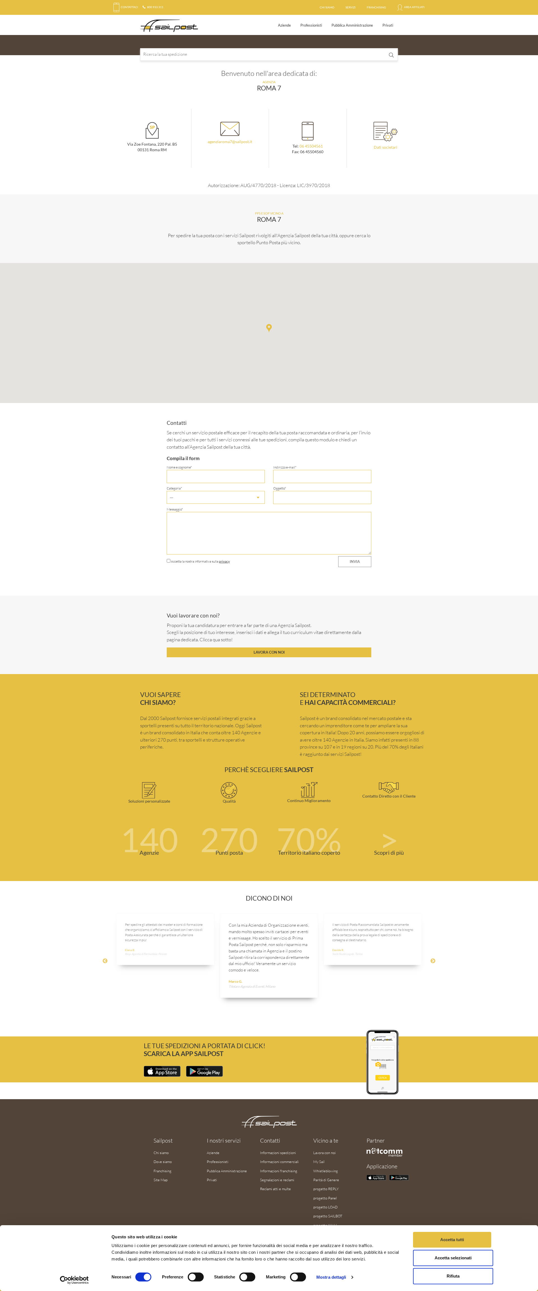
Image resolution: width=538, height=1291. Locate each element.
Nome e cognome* (179, 467)
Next (433, 961)
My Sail (318, 1161)
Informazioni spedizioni (278, 1152)
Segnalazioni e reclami (277, 1180)
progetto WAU (325, 1225)
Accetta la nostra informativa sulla (200, 561)
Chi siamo (327, 7)
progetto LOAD (325, 1207)
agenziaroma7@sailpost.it (230, 141)
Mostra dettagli (331, 1277)
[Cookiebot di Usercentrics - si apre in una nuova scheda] (74, 1280)
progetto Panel (325, 1198)
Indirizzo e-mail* (284, 467)
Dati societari (385, 147)
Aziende (284, 25)
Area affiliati (414, 7)
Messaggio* (175, 509)
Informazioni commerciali (279, 1161)
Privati (387, 25)
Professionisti (311, 25)
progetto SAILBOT (327, 1216)
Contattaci (129, 7)
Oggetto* (279, 488)
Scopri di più (389, 852)
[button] (269, 328)
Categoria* (174, 493)
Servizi (350, 7)
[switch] (196, 1277)
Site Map (161, 1180)
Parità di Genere (326, 1180)
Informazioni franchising (278, 1171)
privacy (224, 561)
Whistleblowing (325, 1171)
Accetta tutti (452, 1239)
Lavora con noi (269, 652)
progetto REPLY (326, 1189)
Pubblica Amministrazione (352, 25)
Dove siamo (163, 1161)
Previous (105, 961)
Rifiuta (453, 1276)
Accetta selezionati (453, 1257)
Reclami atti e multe (275, 1189)
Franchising (376, 7)
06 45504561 (311, 146)
